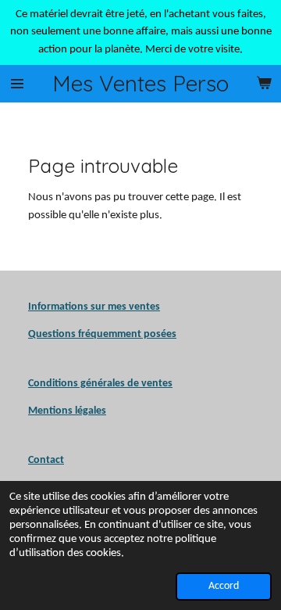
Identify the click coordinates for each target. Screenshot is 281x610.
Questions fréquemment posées (102, 334)
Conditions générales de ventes (100, 383)
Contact (46, 460)
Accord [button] (223, 586)
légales (67, 411)
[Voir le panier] (264, 83)
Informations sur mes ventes (94, 307)
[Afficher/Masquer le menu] (17, 83)
